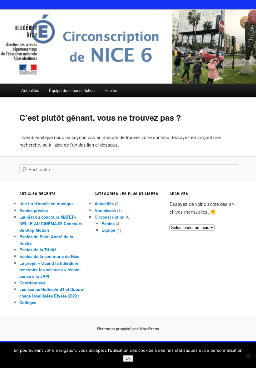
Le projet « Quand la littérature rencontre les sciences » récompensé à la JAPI (50, 269)
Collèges (27, 302)
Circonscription (110, 217)
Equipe (108, 230)
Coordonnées (32, 283)
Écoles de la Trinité (38, 250)
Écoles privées (33, 210)
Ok (128, 358)
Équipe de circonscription (72, 90)
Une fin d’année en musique (46, 203)
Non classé (105, 210)
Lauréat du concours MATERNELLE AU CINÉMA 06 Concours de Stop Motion (50, 223)
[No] (248, 355)
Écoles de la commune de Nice (49, 256)
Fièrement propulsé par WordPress (128, 329)
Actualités (30, 90)
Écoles (111, 90)
